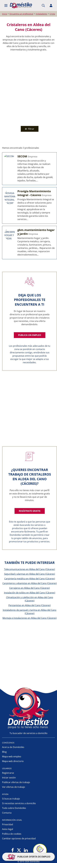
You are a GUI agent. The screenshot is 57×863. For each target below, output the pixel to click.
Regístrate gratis (29, 510)
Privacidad (7, 824)
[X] (19, 850)
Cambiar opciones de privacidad (19, 838)
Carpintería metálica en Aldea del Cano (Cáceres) (29, 578)
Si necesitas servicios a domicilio (19, 803)
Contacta (6, 812)
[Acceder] (51, 5)
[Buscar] (43, 5)
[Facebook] (12, 850)
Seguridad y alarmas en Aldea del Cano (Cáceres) (29, 573)
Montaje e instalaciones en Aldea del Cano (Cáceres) (29, 618)
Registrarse (8, 772)
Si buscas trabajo (11, 798)
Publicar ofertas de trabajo (16, 782)
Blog (4, 751)
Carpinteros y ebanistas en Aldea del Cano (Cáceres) (29, 583)
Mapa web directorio (13, 761)
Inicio (4, 14)
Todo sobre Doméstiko (14, 808)
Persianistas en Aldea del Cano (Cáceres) (29, 605)
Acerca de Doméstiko (13, 747)
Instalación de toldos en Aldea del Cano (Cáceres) (29, 592)
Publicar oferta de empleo (33, 856)
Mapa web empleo (11, 756)
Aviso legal (7, 829)
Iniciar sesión (9, 777)
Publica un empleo (29, 335)
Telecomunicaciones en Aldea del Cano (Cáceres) (29, 569)
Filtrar (30, 128)
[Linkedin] (26, 850)
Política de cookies (11, 833)
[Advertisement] (28, 88)
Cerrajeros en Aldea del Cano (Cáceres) (29, 587)
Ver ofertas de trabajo (13, 786)
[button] (6, 5)
